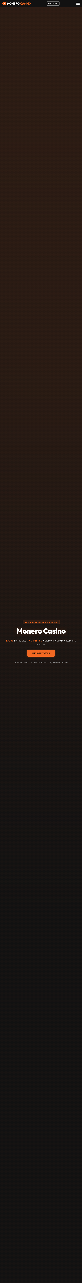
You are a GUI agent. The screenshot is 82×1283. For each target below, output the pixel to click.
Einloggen (53, 3)
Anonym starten (41, 653)
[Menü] (78, 4)
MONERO (19, 3)
